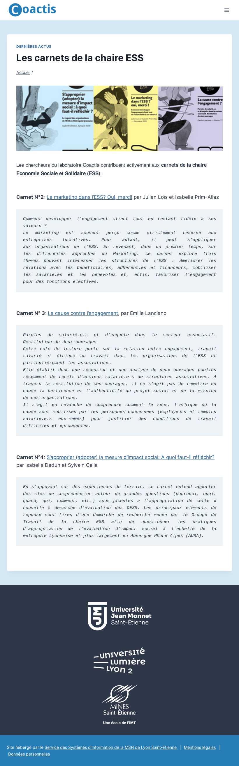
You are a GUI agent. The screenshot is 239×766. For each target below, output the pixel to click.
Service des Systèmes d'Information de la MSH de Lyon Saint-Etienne (111, 747)
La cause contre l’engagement (83, 313)
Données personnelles (29, 753)
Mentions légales (200, 747)
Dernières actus (34, 46)
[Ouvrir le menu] (226, 10)
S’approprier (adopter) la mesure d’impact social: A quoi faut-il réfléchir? (131, 457)
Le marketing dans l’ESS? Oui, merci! (89, 197)
